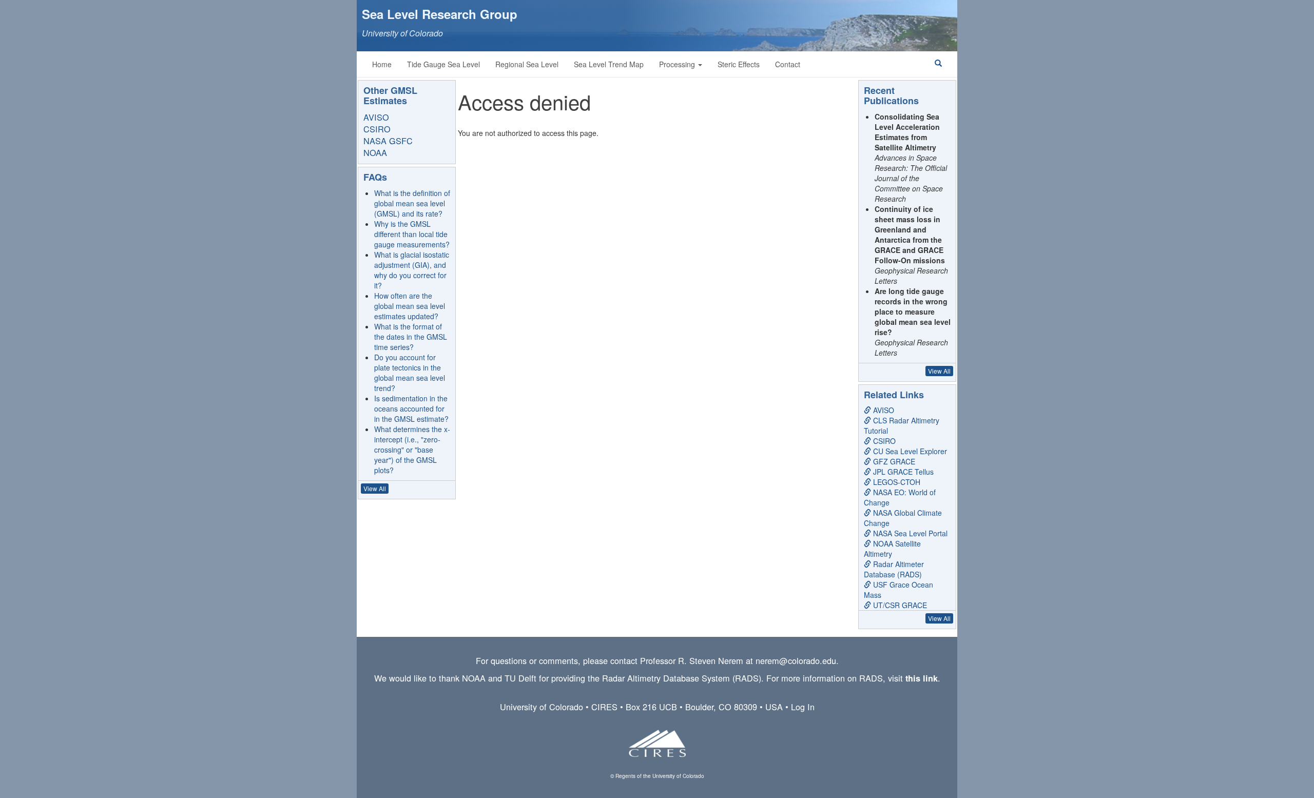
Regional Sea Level (526, 64)
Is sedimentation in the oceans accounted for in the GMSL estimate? (411, 408)
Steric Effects (739, 64)
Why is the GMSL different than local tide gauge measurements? (412, 234)
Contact (787, 64)
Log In (803, 706)
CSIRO (377, 129)
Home (382, 64)
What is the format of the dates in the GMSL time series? (410, 336)
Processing (678, 64)
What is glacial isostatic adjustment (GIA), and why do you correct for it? (411, 269)
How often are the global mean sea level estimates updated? (409, 305)
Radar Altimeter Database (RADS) (894, 569)
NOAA (375, 152)
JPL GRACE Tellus (902, 471)
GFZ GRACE (893, 461)
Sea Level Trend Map (609, 64)
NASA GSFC (388, 140)
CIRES (604, 706)
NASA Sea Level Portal (909, 533)
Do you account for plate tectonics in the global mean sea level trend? (409, 372)
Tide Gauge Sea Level (443, 64)
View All (374, 488)
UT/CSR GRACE (899, 605)
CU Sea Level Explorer (909, 451)
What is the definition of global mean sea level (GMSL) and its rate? (412, 203)
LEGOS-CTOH (895, 482)
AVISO (376, 117)
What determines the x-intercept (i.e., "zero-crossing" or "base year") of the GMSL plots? (412, 449)
